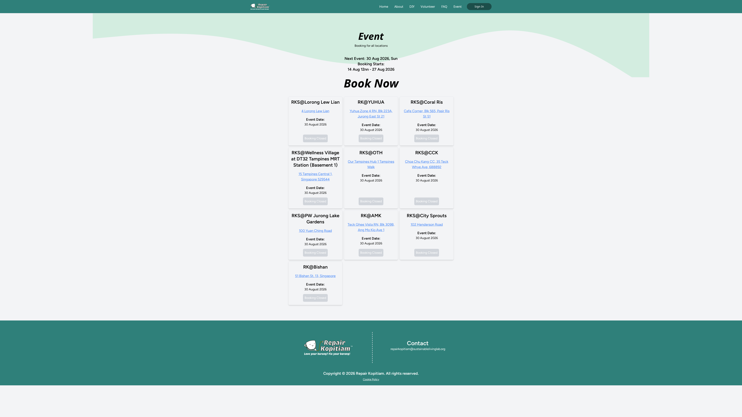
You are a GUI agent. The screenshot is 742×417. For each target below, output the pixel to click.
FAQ (444, 6)
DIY (411, 6)
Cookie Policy (371, 379)
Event (458, 6)
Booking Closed (315, 138)
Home (383, 6)
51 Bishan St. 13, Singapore (315, 276)
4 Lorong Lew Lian (315, 111)
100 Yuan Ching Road (315, 231)
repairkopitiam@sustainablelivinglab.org (418, 349)
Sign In (479, 6)
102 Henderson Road (427, 224)
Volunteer (428, 6)
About (398, 6)
